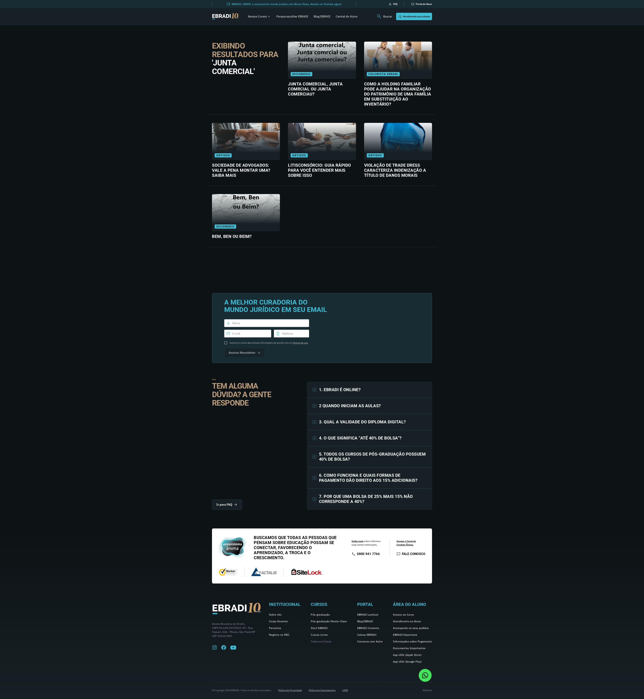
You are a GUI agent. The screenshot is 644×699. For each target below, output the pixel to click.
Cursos (319, 604)
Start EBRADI (319, 628)
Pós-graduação (320, 614)
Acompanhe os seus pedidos (411, 628)
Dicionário (301, 74)
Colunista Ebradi (383, 74)
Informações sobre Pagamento (412, 641)
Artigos (223, 155)
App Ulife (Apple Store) (407, 655)
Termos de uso (300, 342)
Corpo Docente (278, 621)
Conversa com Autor (370, 641)
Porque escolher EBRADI (292, 16)
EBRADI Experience (405, 634)
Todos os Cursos (321, 641)
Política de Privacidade (290, 690)
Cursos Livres (319, 634)
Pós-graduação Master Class (329, 621)
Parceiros (275, 628)
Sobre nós (275, 614)
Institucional (285, 604)
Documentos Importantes (409, 648)
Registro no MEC (279, 634)
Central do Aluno (347, 16)
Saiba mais (357, 541)
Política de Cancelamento (322, 690)
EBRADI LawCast (367, 614)
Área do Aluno (409, 604)
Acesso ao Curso (403, 614)
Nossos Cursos (257, 16)
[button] (212, 4)
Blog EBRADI (322, 16)
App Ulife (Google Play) (407, 661)
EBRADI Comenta (368, 628)
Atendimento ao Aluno (407, 621)
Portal (365, 604)
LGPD (345, 690)
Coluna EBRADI (366, 634)
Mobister (427, 690)
